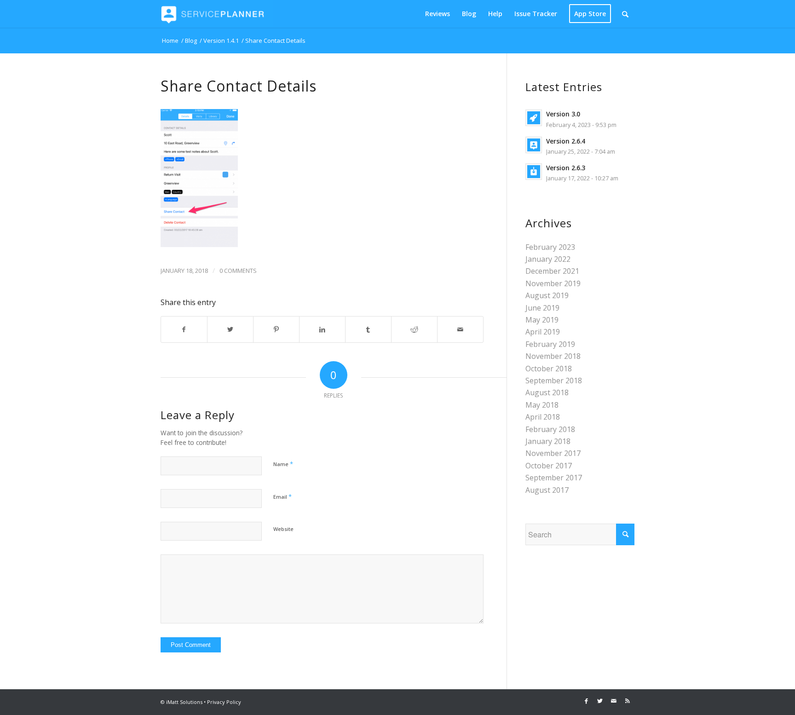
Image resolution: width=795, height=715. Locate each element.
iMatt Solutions (184, 701)
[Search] (625, 14)
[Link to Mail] (614, 701)
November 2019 (553, 283)
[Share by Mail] (460, 329)
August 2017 (547, 490)
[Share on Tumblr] (368, 329)
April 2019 (542, 332)
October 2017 (548, 466)
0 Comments (238, 270)
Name (283, 464)
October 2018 (548, 368)
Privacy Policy (224, 701)
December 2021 (552, 271)
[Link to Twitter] (600, 701)
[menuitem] (437, 14)
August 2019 (547, 295)
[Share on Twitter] (230, 329)
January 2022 (547, 259)
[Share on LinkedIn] (322, 329)
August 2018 (547, 392)
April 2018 (542, 417)
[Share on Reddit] (414, 329)
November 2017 (553, 453)
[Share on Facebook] (184, 329)
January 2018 (547, 441)
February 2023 (550, 247)
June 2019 (542, 308)
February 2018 (550, 429)
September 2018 (553, 380)
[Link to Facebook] (586, 701)
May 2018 (542, 405)
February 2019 (550, 344)
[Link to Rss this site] (627, 701)
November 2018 (553, 356)
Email (282, 496)
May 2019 (542, 320)
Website (283, 528)
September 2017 (553, 478)
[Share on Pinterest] (276, 329)
